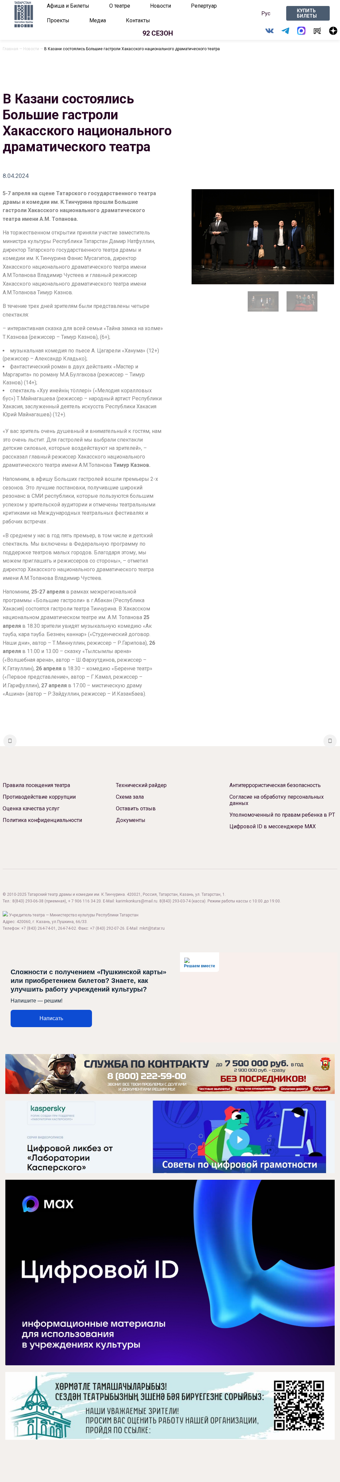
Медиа (97, 20)
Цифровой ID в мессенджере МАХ (272, 826)
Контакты (138, 20)
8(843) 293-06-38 (27, 901)
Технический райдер (141, 785)
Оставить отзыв (136, 808)
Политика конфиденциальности (42, 820)
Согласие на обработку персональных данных (276, 800)
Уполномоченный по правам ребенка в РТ (282, 815)
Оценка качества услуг (31, 808)
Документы (130, 820)
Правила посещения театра (36, 785)
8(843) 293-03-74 (175, 901)
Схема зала (130, 797)
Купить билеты (307, 13)
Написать (51, 1018)
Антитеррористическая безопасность (275, 785)
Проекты (58, 20)
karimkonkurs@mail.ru (136, 901)
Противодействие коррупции (39, 797)
